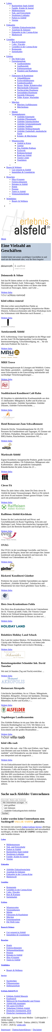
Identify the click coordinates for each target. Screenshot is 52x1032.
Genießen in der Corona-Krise (24, 47)
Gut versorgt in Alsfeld (21, 170)
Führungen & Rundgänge (22, 76)
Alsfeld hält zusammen (16, 1003)
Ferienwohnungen (19, 182)
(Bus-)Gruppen (18, 179)
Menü (3, 239)
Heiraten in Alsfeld (20, 184)
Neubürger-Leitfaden (20, 15)
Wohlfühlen (11, 199)
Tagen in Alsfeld (19, 191)
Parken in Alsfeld (19, 18)
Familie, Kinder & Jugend (23, 8)
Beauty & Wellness (20, 201)
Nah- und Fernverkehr (21, 13)
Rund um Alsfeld (24, 155)
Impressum (5, 1030)
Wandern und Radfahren (27, 71)
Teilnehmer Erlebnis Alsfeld (18, 1008)
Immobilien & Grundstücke (23, 172)
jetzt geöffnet (9, 805)
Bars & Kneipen (18, 42)
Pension (15, 189)
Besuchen (10, 177)
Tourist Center (23, 158)
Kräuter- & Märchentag (27, 136)
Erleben (9, 56)
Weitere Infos (6, 292)
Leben (9, 3)
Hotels (14, 186)
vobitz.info (21, 1025)
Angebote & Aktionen (21, 30)
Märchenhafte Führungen (27, 88)
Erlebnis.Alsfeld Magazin (17, 996)
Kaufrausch (11, 998)
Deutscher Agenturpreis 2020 (18, 1013)
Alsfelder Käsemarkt (25, 117)
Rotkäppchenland (24, 153)
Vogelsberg (22, 160)
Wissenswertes (18, 141)
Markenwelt (17, 35)
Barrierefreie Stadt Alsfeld (23, 6)
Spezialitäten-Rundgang (27, 92)
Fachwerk (21, 150)
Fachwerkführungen (25, 80)
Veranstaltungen (18, 114)
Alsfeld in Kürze (24, 143)
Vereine (15, 20)
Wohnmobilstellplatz (20, 194)
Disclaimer (37, 1030)
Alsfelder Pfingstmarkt (26, 119)
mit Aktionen (9, 808)
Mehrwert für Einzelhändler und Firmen (23, 1001)
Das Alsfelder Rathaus (26, 148)
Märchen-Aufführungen (27, 104)
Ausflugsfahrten (24, 63)
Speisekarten (17, 51)
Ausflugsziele (23, 66)
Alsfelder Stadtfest (25, 126)
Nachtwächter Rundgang (27, 90)
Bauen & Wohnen (14, 167)
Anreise (20, 145)
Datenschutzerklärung (21, 1030)
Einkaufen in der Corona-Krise (25, 32)
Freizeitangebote (19, 61)
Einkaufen (10, 25)
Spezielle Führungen (25, 95)
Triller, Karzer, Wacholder (28, 97)
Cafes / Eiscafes (18, 44)
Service (4, 976)
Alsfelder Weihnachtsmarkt (28, 129)
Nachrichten (11, 981)
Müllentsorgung (18, 10)
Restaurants (16, 49)
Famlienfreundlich (24, 83)
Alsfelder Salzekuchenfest (28, 121)
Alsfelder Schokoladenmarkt (29, 124)
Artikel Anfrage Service (32, 827)
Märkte (15, 112)
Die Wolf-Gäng (18, 59)
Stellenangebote (13, 986)
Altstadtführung (23, 78)
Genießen (10, 39)
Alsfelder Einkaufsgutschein (23, 27)
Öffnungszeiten (12, 983)
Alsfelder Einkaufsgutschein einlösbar (20, 811)
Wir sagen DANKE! (15, 1006)
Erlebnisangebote (24, 68)
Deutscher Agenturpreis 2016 (18, 1010)
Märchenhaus (22, 107)
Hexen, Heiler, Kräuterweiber (29, 85)
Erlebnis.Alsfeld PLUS (9, 991)
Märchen (15, 102)
